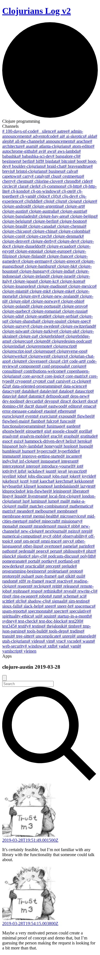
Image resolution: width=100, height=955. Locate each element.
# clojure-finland (29, 256)
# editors (72, 406)
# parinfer (84, 546)
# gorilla (83, 431)
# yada (61, 646)
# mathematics (78, 506)
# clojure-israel (60, 276)
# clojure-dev (65, 241)
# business (54, 171)
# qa (58, 576)
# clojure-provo (72, 306)
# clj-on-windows (43, 191)
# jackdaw (33, 471)
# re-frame (33, 581)
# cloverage (35, 361)
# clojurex (57, 356)
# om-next (29, 541)
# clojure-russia (72, 311)
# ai (59, 136)
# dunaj (38, 406)
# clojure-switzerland (75, 326)
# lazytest (85, 486)
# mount (23, 526)
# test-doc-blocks (50, 621)
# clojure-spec (76, 321)
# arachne (81, 141)
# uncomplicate (45, 636)
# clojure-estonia (26, 251)
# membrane (64, 511)
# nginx (71, 531)
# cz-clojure (78, 381)
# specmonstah (38, 611)
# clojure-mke (61, 291)
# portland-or (66, 561)
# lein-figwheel (36, 491)
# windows (34, 646)
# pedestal (24, 551)
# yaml (73, 646)
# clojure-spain (51, 321)
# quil (78, 576)
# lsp (23, 501)
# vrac (58, 641)
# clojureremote (36, 346)
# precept (50, 566)
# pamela (68, 546)
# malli (20, 506)
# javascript (75, 471)
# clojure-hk (64, 266)
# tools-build (35, 631)
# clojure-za (25, 336)
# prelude (66, 566)
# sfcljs (18, 601)
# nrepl (84, 531)
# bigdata (50, 161)
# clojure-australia (41, 211)
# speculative (77, 611)
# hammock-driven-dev (41, 441)
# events (29, 416)
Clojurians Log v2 (36, 11)
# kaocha (44, 481)
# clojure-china (42, 231)
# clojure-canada (39, 226)
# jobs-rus (57, 476)
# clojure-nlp (17, 301)
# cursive (60, 381)
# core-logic (51, 376)
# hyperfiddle (66, 451)
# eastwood (55, 406)
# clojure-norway (43, 301)
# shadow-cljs (36, 601)
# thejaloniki (54, 626)
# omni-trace (48, 541)
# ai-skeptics (73, 136)
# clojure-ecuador (58, 246)
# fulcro (50, 421)
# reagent (22, 586)
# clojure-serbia (62, 316)
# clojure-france (57, 256)
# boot (78, 161)
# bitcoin (65, 161)
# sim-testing (76, 601)
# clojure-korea (70, 281)
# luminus (36, 501)
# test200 (73, 621)
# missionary (69, 521)
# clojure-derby (41, 241)
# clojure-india (59, 271)
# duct (26, 406)
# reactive (62, 581)
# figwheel (83, 416)
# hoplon (68, 446)
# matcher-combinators (46, 506)
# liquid (17, 496)
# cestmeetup (70, 176)
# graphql (68, 436)
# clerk (32, 186)
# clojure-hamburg (38, 266)
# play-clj (36, 556)
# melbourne (43, 511)
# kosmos (42, 486)
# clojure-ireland (33, 276)
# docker (76, 401)
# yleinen (28, 651)
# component (27, 366)
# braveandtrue (77, 166)
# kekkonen (81, 481)
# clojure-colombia (71, 231)
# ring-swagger (22, 596)
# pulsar (25, 576)
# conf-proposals (53, 366)
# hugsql (83, 446)
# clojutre (17, 361)
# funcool (65, 421)
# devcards (31, 401)
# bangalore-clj (65, 156)
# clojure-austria (71, 211)
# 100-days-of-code (19, 131)
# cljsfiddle (30, 201)
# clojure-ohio (70, 301)
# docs (90, 401)
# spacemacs (82, 606)
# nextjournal (53, 531)
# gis (45, 431)
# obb (54, 536)
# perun (53, 551)
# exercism (45, 416)
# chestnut (22, 181)
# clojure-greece (64, 261)
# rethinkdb (50, 591)
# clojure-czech (36, 236)
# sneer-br (62, 606)
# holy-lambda (28, 446)
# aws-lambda (66, 151)
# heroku (82, 441)
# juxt (21, 481)
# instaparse (47, 461)
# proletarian (55, 571)
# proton (73, 571)
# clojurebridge (49, 336)
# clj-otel (66, 191)
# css (48, 381)
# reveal (67, 591)
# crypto (36, 381)
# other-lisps (30, 546)
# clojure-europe (55, 251)
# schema (68, 596)
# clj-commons (51, 186)
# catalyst (39, 176)
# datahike (27, 391)
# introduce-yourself (55, 466)
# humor (26, 451)
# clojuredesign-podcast (69, 341)
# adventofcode (42, 136)
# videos (35, 641)
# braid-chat (54, 166)
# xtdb (49, 646)
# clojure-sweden (42, 326)
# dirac (63, 401)
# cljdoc (41, 196)
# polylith (85, 556)
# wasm (86, 641)
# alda (89, 136)
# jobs (19, 476)
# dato (19, 396)
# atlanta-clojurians (52, 146)
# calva (69, 171)
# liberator (78, 491)
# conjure (76, 366)
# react (48, 581)
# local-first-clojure (62, 496)
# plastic (21, 556)
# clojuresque (41, 351)
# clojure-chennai (69, 226)
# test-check (25, 621)
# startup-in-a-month (72, 616)
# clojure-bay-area (51, 216)
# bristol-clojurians (29, 171)
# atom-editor (80, 146)
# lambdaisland (64, 486)
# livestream (35, 496)
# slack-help (30, 606)
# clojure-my (27, 296)
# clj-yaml (25, 196)
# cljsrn (58, 201)
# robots (43, 596)
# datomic (33, 396)
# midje (31, 521)
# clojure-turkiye (41, 331)
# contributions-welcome (42, 371)
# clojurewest (36, 356)
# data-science (72, 386)
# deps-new (77, 396)
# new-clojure (30, 531)
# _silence (45, 131)
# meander (22, 511)
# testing (36, 626)
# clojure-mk (37, 291)
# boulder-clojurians (26, 166)
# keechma (61, 481)
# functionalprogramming (39, 423)
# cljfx (53, 196)
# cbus (53, 176)
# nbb (73, 526)
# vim (48, 641)
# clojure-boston (70, 221)
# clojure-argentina (45, 206)
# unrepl (66, 636)
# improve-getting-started (40, 456)
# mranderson (42, 526)
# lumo (51, 501)
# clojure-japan (23, 281)
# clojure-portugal (43, 306)
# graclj (53, 436)
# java (59, 471)
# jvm (31, 481)
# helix (68, 441)
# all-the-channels (27, 141)
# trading (74, 631)
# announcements (57, 141)
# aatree (61, 131)
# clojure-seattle (35, 316)
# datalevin (46, 391)
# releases (68, 586)
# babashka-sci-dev (35, 156)
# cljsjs (46, 201)
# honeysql (50, 446)
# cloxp (51, 361)
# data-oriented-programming (34, 386)
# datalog (64, 391)
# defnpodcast (54, 396)
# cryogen (20, 381)
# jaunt (48, 471)
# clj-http (72, 186)
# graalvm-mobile (31, 436)
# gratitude (86, 436)
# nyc (44, 536)
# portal (31, 561)
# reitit (54, 586)
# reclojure (39, 586)
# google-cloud (62, 431)
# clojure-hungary (31, 271)
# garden (70, 426)
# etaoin (47, 411)
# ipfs (19, 471)
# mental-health (43, 516)
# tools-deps (56, 631)
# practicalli (32, 566)
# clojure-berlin (43, 221)
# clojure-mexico (79, 286)
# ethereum (64, 411)
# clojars (72, 201)
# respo (34, 591)
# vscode (71, 641)
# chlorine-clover (46, 181)
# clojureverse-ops (69, 351)
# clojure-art (72, 206)
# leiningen (59, 491)
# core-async (30, 376)
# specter (58, 611)
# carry (25, 176)
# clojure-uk (66, 331)
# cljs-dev (67, 196)
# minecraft (48, 521)
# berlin (25, 161)
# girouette (31, 431)
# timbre (72, 626)
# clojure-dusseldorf (26, 246)
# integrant (67, 461)
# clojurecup (20, 341)
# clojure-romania (43, 311)
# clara (20, 186)
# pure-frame (43, 576)
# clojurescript (62, 346)
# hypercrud (43, 451)
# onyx (65, 541)
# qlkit (67, 576)
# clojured (39, 341)
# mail (62, 501)
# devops (49, 401)
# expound (64, 416)
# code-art (75, 361)
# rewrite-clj (84, 591)
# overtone (50, 546)
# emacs (87, 406)
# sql (36, 616)
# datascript (82, 391)
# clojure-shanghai (22, 321)
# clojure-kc (46, 281)
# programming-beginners (39, 568)
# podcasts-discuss (61, 556)
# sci (80, 596)
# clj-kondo (18, 191)
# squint (47, 616)
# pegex (40, 551)
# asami (29, 146)
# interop (30, 466)
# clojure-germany (34, 261)
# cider (85, 181)
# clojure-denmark (66, 236)
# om (15, 541)
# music (61, 526)
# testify (22, 626)
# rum (55, 596)
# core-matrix (74, 376)
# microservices (70, 516)
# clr (62, 361)
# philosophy (71, 551)
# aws (49, 151)
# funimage (53, 426)
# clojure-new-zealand (57, 296)
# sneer (47, 606)
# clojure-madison (49, 286)
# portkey (46, 561)
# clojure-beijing (81, 216)
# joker (72, 476)
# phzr (88, 551)
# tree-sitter (22, 636)
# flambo (35, 421)
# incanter (71, 456)
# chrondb (70, 181)
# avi (39, 151)
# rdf (20, 581)
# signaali (57, 601)
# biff (37, 161)
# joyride (86, 476)
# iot (77, 466)
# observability (72, 536)
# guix (15, 441)
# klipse (27, 486)
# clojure (87, 201)
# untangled (83, 636)
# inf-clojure (26, 461)
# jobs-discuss (36, 476)
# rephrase (18, 591)
